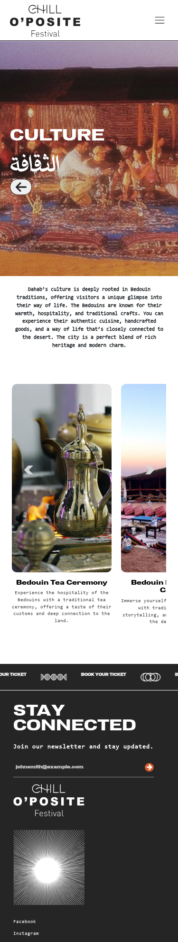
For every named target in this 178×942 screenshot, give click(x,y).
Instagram (26, 934)
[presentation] (28, 466)
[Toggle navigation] (159, 20)
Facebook (24, 922)
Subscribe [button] (149, 767)
